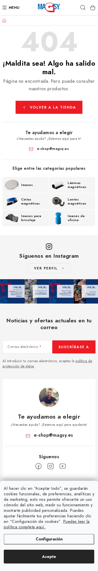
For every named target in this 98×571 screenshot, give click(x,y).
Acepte (49, 556)
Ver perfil (46, 268)
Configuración (49, 539)
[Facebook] (38, 466)
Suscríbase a (74, 346)
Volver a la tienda (53, 107)
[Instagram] (50, 466)
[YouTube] (63, 466)
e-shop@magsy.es (53, 148)
